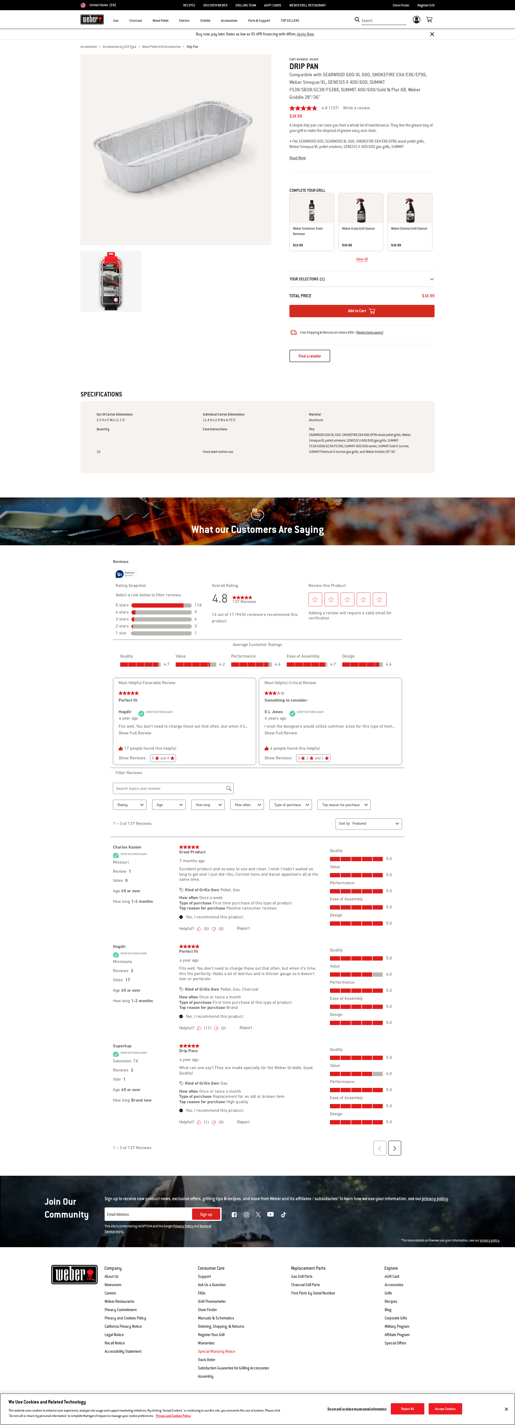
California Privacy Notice (123, 1326)
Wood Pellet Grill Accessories (161, 47)
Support (204, 1276)
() (370, 332)
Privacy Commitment (121, 1309)
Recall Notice (115, 1343)
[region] (257, 1409)
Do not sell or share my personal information (357, 1409)
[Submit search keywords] (357, 19)
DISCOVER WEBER (215, 5)
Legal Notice (114, 1334)
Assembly (206, 1376)
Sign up (206, 1214)
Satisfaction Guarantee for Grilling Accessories (233, 1368)
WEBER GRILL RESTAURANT (307, 5)
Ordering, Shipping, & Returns (221, 1326)
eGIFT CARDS (272, 5)
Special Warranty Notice (216, 1351)
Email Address (118, 1214)
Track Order (206, 1359)
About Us (112, 1276)
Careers (110, 1293)
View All (362, 259)
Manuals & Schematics (216, 1318)
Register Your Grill (211, 1334)
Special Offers (395, 1343)
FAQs (201, 1293)
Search (367, 20)
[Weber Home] (92, 19)
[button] (122, 20)
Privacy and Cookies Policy (125, 1318)
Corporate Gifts (396, 1318)
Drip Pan (192, 47)
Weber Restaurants (119, 1301)
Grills (388, 1293)
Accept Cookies (445, 1409)
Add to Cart (357, 310)
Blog (388, 1309)
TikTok (283, 1214)
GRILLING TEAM (246, 5)
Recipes (391, 1301)
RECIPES (189, 5)
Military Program (397, 1326)
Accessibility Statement (123, 1351)
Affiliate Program (397, 1334)
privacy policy (489, 1240)
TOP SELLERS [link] (290, 21)
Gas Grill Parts (301, 1276)
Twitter (258, 1214)
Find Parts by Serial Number (313, 1293)
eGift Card (392, 1276)
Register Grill (426, 5)
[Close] (432, 34)
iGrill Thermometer (212, 1301)
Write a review (356, 108)
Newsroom (113, 1284)
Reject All (407, 1409)
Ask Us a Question (212, 1284)
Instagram (246, 1214)
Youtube (270, 1214)
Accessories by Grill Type (119, 47)
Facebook (234, 1214)
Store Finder (401, 5)
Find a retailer (310, 356)
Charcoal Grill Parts (305, 1284)
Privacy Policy (183, 1226)
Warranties (206, 1343)
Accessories (88, 47)
